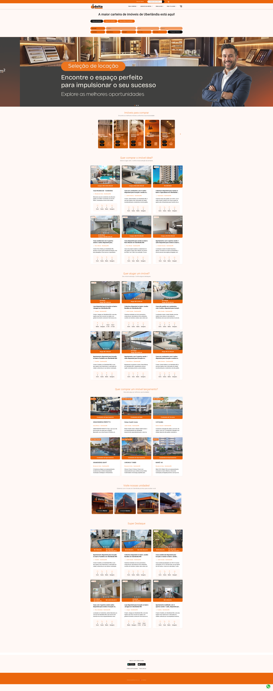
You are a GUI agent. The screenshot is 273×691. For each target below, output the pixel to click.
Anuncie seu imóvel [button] (146, 6)
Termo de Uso (142, 668)
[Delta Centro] (125, 503)
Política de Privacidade (132, 668)
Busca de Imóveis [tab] (97, 21)
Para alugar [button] (159, 6)
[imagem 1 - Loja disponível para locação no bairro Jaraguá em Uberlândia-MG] (105, 290)
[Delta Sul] (170, 503)
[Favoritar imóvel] (118, 167)
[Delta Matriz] (102, 503)
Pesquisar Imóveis (175, 32)
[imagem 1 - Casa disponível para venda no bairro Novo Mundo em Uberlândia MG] (136, 225)
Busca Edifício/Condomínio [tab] (126, 21)
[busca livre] (163, 1)
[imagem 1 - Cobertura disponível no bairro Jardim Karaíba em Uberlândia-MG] (136, 290)
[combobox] (97, 28)
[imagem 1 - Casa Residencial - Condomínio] (105, 175)
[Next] (270, 71)
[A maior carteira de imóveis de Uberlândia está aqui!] (97, 6)
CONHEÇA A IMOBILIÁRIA (136, 651)
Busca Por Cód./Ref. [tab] (110, 21)
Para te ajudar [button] (171, 6)
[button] (168, 1)
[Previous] (2, 71)
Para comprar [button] (132, 6)
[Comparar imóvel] (118, 169)
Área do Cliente (140, 1)
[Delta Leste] (148, 503)
